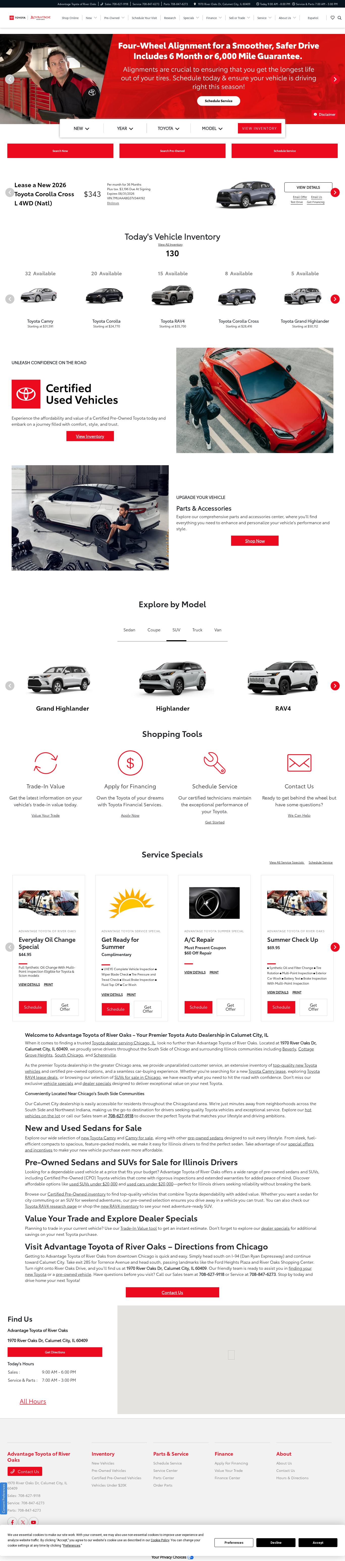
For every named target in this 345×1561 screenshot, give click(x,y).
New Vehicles (103, 1463)
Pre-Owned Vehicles (109, 1470)
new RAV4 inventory (120, 1206)
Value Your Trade (46, 815)
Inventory (103, 1453)
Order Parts (163, 1485)
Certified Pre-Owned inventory (76, 1194)
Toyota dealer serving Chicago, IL (123, 1042)
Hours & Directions (292, 1477)
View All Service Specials (287, 862)
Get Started (215, 822)
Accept (318, 1543)
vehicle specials (58, 1083)
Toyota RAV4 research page (51, 1206)
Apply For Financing (231, 1463)
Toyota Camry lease (267, 1071)
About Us (284, 1463)
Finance (224, 1453)
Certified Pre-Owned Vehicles (116, 1477)
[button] (231, 1355)
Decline (276, 1543)
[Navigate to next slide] (341, 79)
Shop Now (255, 540)
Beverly (289, 1048)
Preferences (234, 1543)
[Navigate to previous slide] (4, 79)
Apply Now (130, 815)
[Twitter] (23, 1522)
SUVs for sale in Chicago (137, 1077)
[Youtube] (34, 1522)
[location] (195, 4)
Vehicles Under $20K (109, 1485)
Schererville (105, 1055)
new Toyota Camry (98, 1137)
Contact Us (172, 1292)
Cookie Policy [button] (160, 1540)
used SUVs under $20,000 (93, 1183)
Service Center (165, 1470)
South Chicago (69, 1055)
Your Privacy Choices (169, 1556)
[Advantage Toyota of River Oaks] (30, 17)
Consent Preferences (3, 1498)
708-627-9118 (120, 1115)
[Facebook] (12, 1522)
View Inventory (90, 436)
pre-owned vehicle (73, 1274)
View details (308, 187)
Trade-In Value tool (138, 1228)
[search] (339, 18)
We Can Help (299, 815)
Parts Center (163, 1477)
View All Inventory (170, 244)
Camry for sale (139, 1137)
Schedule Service (321, 862)
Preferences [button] (71, 1545)
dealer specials (97, 1083)
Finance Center (227, 1477)
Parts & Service (170, 1453)
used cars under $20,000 (150, 1183)
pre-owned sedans (205, 1137)
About (283, 1453)
